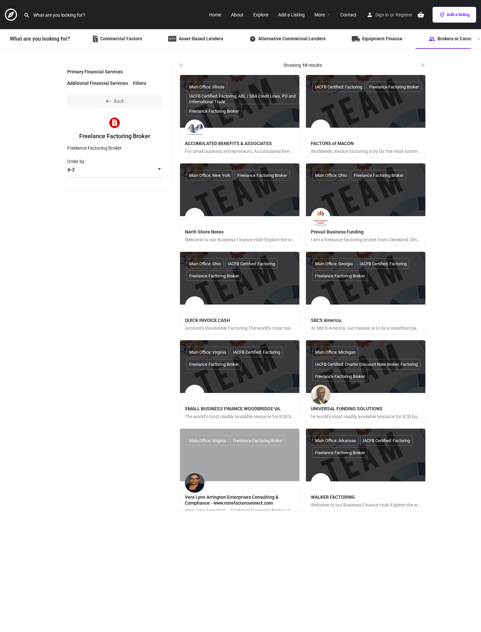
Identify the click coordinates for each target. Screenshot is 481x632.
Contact (348, 14)
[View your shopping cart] (420, 14)
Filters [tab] (139, 83)
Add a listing (458, 14)
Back (119, 101)
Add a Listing (291, 14)
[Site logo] (12, 14)
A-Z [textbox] (71, 169)
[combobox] (114, 169)
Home (215, 14)
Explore (260, 14)
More (319, 14)
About (237, 14)
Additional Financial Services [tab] (97, 83)
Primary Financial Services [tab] (95, 71)
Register (404, 14)
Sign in (382, 14)
